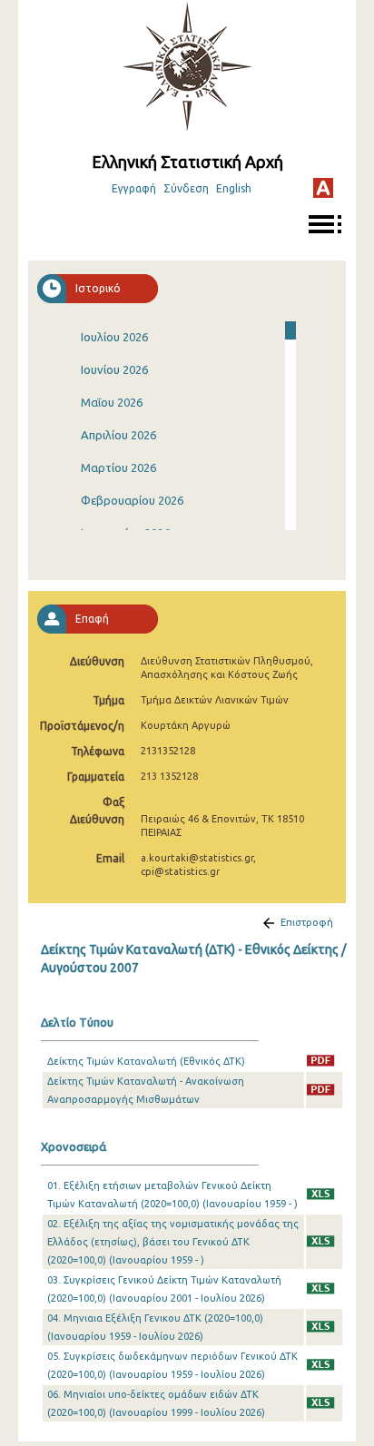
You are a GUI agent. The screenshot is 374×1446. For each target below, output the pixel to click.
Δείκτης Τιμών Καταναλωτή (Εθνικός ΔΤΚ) (146, 1061)
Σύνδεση (186, 188)
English (233, 188)
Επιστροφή (306, 922)
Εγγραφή (134, 188)
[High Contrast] (323, 188)
